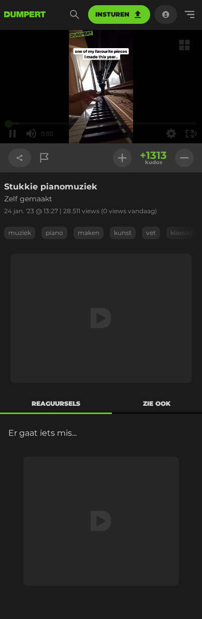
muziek (19, 233)
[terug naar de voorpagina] (25, 14)
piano (54, 233)
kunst (123, 233)
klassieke (184, 233)
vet (151, 233)
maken (88, 233)
